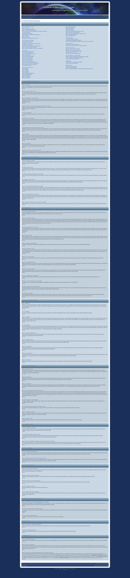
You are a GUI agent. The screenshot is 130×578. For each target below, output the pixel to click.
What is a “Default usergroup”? (71, 34)
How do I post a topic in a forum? (28, 51)
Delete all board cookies (99, 565)
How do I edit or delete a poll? (27, 57)
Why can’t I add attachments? (27, 59)
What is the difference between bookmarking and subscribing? (77, 56)
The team (106, 565)
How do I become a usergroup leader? (73, 32)
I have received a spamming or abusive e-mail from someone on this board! (79, 41)
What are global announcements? (28, 73)
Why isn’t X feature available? (71, 67)
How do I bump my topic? (26, 65)
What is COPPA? (25, 35)
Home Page (24, 17)
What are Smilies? (25, 70)
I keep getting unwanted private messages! (73, 40)
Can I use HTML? (25, 69)
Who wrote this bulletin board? (71, 66)
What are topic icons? (26, 77)
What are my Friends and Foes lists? (72, 44)
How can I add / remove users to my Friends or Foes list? (76, 45)
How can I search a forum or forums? (73, 48)
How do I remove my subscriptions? (72, 58)
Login (107, 15)
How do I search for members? (71, 52)
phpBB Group (56, 540)
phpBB (60, 568)
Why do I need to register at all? (28, 28)
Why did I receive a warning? (27, 60)
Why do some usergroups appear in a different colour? (76, 33)
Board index (29, 17)
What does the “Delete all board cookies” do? (30, 38)
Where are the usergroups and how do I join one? (75, 31)
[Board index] (65, 9)
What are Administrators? (70, 27)
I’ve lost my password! (26, 32)
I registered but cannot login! (27, 33)
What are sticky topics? (26, 75)
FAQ (103, 15)
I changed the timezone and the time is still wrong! (31, 43)
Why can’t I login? (25, 27)
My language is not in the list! (27, 44)
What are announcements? (27, 74)
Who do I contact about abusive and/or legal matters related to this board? (79, 68)
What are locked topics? (26, 76)
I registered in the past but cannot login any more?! (31, 34)
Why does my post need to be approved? (29, 64)
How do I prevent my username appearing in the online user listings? (34, 31)
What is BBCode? (25, 68)
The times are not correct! (27, 42)
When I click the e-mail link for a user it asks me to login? (32, 48)
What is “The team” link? (70, 35)
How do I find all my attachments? (72, 63)
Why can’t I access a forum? (27, 58)
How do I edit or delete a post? (27, 52)
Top (24, 88)
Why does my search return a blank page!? (74, 51)
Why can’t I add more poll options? (28, 56)
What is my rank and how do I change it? (29, 47)
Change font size (107, 18)
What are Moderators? (70, 28)
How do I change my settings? (27, 41)
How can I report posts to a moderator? (29, 61)
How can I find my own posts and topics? (73, 53)
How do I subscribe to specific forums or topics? (74, 57)
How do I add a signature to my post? (29, 53)
